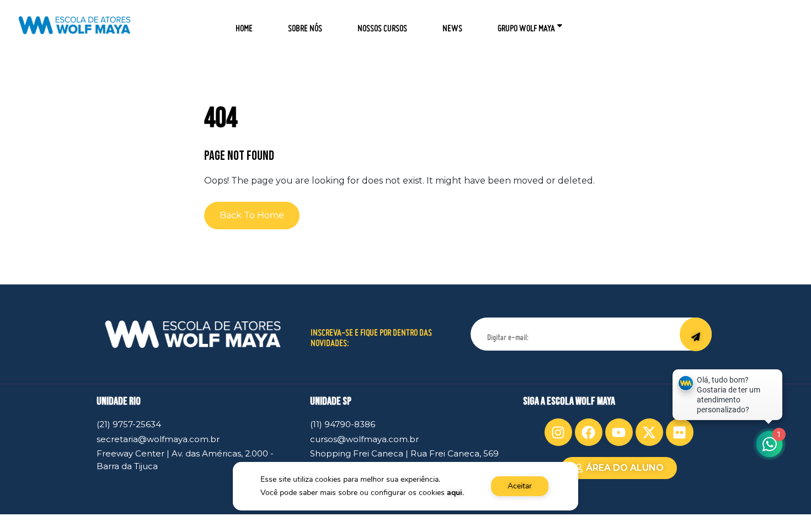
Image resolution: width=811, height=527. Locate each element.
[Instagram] (558, 432)
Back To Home (252, 215)
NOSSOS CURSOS (382, 24)
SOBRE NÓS (305, 24)
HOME (244, 24)
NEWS (452, 24)
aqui (454, 492)
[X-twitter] (649, 432)
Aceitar (520, 486)
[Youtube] (619, 432)
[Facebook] (588, 432)
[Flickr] (679, 432)
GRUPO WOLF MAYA (526, 24)
